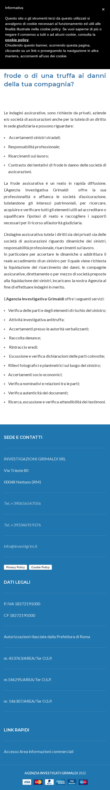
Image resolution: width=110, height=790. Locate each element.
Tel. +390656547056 (22, 503)
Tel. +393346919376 (22, 524)
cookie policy (17, 40)
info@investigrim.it (20, 546)
